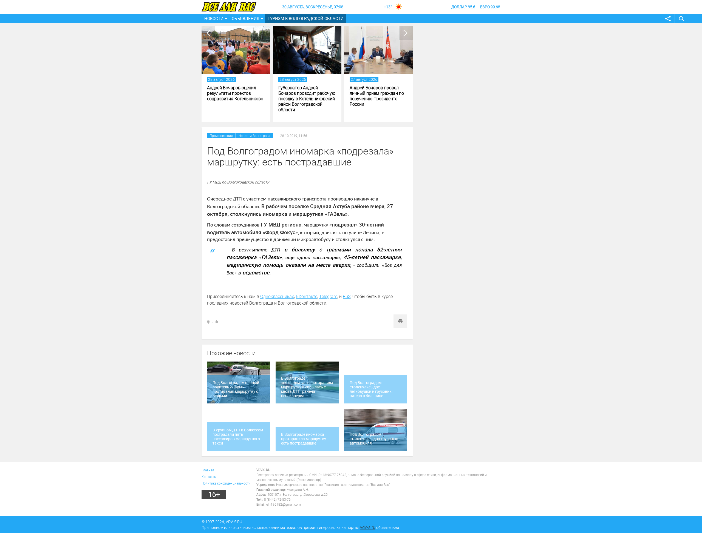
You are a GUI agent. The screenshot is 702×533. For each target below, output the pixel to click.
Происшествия (221, 135)
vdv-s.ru (367, 527)
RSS (346, 296)
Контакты (209, 476)
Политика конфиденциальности (226, 483)
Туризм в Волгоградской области (306, 18)
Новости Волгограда (254, 135)
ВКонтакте (306, 296)
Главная (208, 470)
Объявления (245, 18)
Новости (213, 18)
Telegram (328, 296)
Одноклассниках (277, 296)
